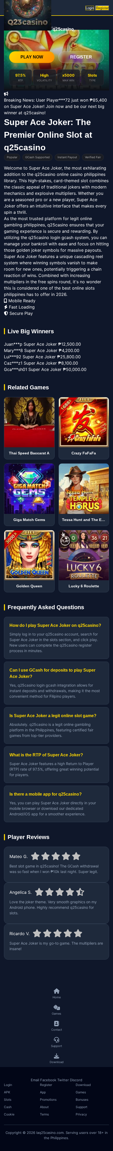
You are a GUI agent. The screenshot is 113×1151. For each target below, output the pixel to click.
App (43, 1092)
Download (83, 1085)
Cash (8, 1107)
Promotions (48, 1100)
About (44, 1107)
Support (81, 1107)
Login (90, 8)
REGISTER (81, 57)
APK (7, 1092)
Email (35, 1080)
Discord (76, 1080)
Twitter (63, 1080)
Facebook (48, 1080)
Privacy (81, 1114)
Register (102, 8)
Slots (7, 1100)
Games (81, 1092)
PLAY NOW (31, 57)
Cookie (9, 1114)
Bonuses (82, 1100)
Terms (44, 1114)
